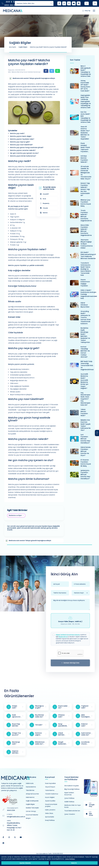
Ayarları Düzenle (25, 863)
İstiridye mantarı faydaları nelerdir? (84, 159)
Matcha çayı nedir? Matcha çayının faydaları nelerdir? (48, 47)
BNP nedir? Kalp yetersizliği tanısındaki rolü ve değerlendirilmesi (87, 365)
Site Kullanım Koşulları (71, 786)
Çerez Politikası (70, 859)
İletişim (28, 818)
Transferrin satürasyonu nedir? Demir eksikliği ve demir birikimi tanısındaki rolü (86, 269)
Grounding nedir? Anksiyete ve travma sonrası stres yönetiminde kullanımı (86, 317)
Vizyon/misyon (50, 787)
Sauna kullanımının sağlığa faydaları (85, 283)
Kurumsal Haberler (32, 815)
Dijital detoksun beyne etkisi (85, 305)
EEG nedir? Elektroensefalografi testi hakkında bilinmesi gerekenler (88, 255)
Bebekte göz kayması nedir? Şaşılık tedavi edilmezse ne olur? (85, 425)
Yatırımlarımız (49, 790)
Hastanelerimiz (31, 787)
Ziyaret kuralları (50, 801)
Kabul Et (74, 863)
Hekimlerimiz (30, 797)
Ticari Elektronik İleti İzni (72, 811)
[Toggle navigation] (94, 11)
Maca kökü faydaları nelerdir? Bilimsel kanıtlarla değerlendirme (86, 230)
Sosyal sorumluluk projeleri (51, 805)
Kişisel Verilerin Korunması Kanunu (68, 635)
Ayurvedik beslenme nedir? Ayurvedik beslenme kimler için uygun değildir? (84, 381)
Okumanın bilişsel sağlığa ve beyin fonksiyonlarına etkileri (87, 244)
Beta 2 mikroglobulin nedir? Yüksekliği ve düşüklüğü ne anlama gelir (86, 71)
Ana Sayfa (12, 47)
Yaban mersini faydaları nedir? (84, 412)
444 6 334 (11, 810)
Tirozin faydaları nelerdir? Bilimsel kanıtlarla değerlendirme (86, 215)
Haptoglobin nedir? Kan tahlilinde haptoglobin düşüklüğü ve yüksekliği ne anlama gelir (86, 101)
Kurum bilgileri (50, 797)
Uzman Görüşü (31, 811)
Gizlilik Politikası (69, 802)
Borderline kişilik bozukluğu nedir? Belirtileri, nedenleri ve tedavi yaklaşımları (85, 335)
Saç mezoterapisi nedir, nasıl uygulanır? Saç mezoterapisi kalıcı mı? (85, 399)
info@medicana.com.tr (16, 817)
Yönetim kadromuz (51, 794)
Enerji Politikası (50, 820)
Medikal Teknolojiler (32, 808)
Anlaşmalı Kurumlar (32, 794)
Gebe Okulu (49, 813)
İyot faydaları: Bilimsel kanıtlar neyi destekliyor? (85, 439)
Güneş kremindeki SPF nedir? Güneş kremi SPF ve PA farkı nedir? (85, 86)
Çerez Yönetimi (69, 814)
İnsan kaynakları (50, 783)
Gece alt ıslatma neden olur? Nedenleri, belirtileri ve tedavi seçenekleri (85, 133)
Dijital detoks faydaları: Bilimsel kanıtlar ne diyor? (86, 451)
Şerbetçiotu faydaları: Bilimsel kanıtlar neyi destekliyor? (85, 474)
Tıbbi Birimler (30, 790)
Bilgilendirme (63, 637)
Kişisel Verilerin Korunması (69, 794)
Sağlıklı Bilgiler (23, 47)
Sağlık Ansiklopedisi (32, 801)
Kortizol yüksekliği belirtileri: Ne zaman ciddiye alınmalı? (85, 352)
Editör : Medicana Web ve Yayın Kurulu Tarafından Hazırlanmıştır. (24, 72)
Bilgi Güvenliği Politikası (71, 789)
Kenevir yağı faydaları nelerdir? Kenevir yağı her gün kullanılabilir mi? (85, 189)
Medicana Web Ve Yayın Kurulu (72, 806)
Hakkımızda (29, 783)
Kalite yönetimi (50, 810)
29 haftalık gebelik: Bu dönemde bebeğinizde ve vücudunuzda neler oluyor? (86, 172)
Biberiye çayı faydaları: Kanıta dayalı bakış (86, 203)
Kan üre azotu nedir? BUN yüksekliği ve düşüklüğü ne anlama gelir (86, 117)
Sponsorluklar (49, 817)
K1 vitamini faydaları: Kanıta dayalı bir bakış (86, 463)
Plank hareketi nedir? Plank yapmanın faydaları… (85, 147)
